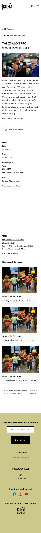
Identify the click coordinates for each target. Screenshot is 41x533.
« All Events (8, 29)
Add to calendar (16, 129)
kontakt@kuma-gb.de (21, 458)
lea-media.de (20, 478)
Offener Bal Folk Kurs (11, 296)
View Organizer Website (12, 186)
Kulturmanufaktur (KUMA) (13, 172)
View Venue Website (10, 254)
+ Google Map (19, 249)
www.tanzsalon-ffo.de (12, 118)
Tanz (4, 166)
